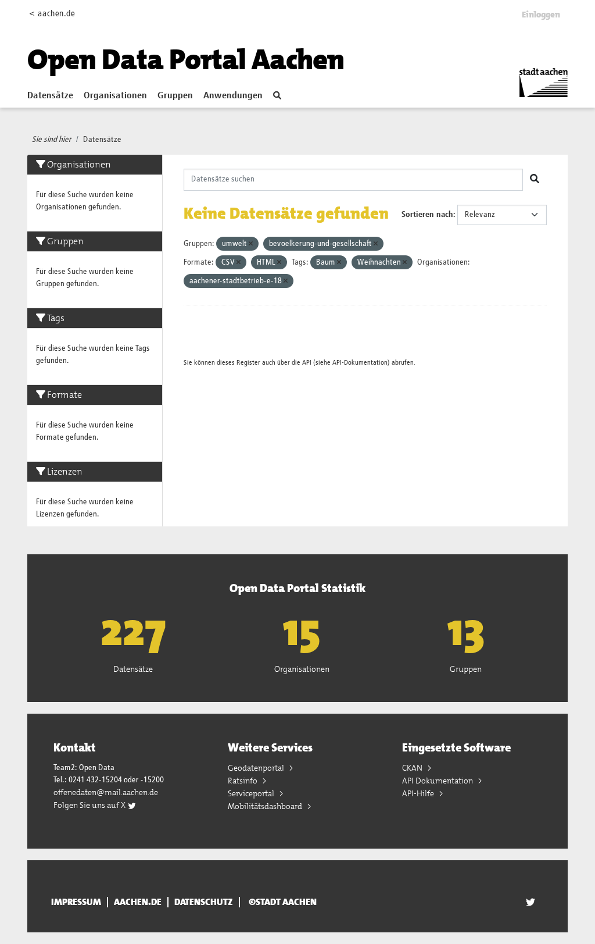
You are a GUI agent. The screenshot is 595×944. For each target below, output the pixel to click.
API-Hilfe (419, 793)
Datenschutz (203, 902)
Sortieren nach (427, 215)
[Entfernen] (251, 244)
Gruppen (175, 96)
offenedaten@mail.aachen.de (105, 792)
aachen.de (138, 902)
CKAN (413, 768)
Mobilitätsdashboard (266, 806)
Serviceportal (252, 793)
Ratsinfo (243, 780)
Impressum (76, 902)
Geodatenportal (257, 768)
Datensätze (50, 96)
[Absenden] (534, 180)
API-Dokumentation (360, 362)
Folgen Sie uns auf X (90, 805)
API (306, 362)
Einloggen (541, 14)
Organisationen (115, 96)
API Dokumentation (438, 780)
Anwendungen (233, 96)
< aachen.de (52, 13)
